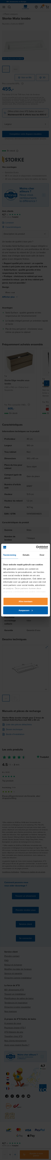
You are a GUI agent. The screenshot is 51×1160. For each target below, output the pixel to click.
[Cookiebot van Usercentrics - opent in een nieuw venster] (36, 547)
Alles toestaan (25, 601)
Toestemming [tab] (9, 555)
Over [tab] (42, 555)
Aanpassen (24, 610)
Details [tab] (26, 555)
